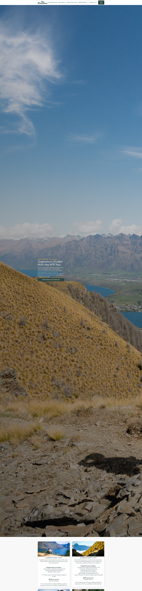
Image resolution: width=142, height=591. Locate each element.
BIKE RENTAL (61, 2)
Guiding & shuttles (71, 2)
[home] (43, 2)
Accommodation (52, 2)
